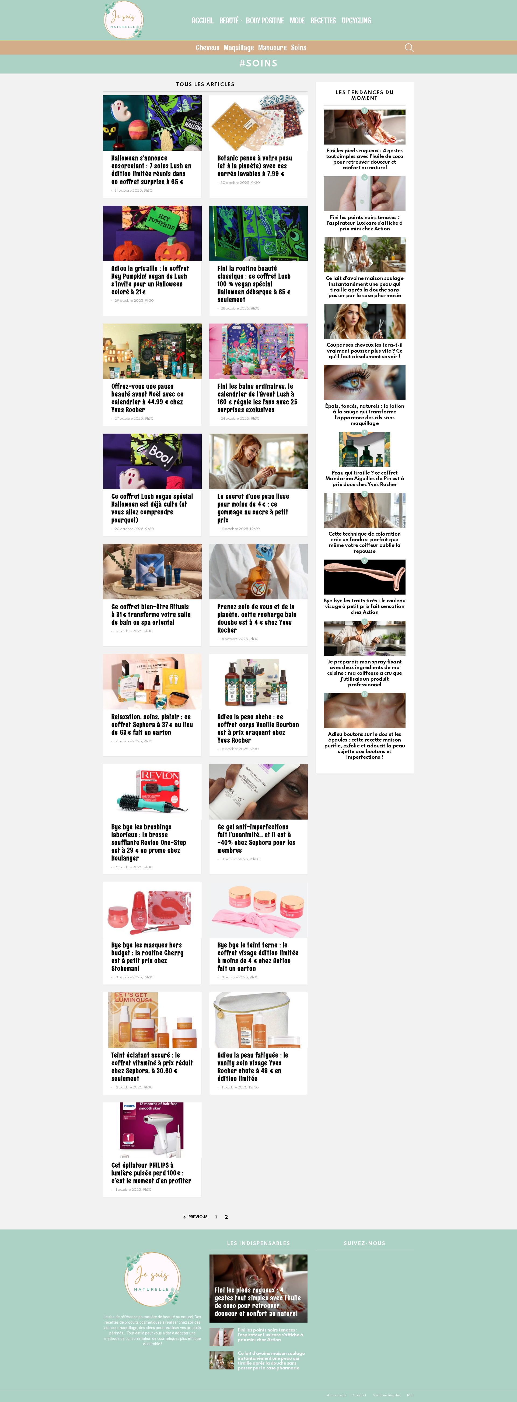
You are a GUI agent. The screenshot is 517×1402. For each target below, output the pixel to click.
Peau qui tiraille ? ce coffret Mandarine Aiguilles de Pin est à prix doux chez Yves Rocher (364, 478)
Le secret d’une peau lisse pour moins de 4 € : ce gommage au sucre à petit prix (253, 508)
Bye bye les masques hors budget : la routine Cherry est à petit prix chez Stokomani (147, 956)
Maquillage (239, 47)
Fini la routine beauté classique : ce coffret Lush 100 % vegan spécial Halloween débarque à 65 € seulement (254, 284)
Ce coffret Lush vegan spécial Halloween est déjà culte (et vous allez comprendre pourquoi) (152, 508)
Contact (359, 1395)
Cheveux (208, 47)
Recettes (323, 20)
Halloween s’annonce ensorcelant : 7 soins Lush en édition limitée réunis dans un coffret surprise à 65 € (151, 169)
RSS (410, 1395)
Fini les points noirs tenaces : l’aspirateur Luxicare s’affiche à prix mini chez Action (364, 223)
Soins (299, 47)
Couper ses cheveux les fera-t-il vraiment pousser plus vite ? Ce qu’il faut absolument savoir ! (365, 351)
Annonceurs (337, 1395)
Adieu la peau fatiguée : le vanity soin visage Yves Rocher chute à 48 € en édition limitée (253, 1067)
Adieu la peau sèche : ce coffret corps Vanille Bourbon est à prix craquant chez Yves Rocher (258, 728)
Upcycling (356, 20)
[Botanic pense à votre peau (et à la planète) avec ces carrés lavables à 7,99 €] (258, 123)
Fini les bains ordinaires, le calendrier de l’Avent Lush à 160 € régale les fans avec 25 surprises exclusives (258, 398)
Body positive (265, 20)
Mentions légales (386, 1395)
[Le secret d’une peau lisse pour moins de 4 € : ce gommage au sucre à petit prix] (258, 461)
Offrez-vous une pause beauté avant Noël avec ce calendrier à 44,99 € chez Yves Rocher (147, 398)
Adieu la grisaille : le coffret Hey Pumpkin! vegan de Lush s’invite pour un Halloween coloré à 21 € (150, 280)
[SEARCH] (409, 47)
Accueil (202, 20)
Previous (198, 1217)
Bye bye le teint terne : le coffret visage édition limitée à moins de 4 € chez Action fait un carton (258, 956)
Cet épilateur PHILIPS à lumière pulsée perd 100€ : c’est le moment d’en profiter (151, 1173)
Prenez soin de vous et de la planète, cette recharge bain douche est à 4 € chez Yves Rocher (257, 618)
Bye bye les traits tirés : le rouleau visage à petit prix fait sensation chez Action (364, 606)
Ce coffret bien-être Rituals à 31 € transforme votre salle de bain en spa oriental (151, 614)
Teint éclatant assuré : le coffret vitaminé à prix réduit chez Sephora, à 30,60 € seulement (152, 1067)
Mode (297, 20)
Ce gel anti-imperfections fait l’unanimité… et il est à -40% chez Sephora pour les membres (256, 838)
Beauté (229, 20)
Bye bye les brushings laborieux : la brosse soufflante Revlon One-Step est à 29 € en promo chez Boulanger (148, 842)
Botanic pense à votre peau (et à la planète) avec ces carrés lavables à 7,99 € (255, 166)
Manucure (272, 47)
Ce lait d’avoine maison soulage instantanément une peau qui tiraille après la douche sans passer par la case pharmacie (271, 1361)
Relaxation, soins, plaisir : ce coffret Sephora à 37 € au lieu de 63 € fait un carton (152, 724)
